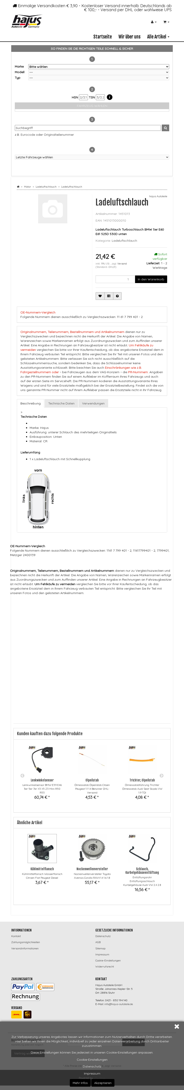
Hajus (74, 601)
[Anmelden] (154, 22)
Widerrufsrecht (104, 966)
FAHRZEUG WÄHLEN (92, 106)
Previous (22, 775)
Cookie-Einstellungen (92, 1060)
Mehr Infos (80, 1083)
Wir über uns (129, 37)
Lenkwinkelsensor (42, 780)
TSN (92, 97)
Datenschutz (92, 1066)
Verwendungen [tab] (93, 403)
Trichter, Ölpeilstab (142, 780)
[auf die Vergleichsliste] (108, 296)
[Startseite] (18, 186)
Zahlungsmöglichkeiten (25, 942)
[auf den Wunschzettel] (100, 296)
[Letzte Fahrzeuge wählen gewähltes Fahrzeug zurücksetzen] (92, 157)
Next (161, 775)
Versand (122, 263)
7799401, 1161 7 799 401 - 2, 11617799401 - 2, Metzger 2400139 (122, 610)
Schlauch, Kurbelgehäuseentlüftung (142, 870)
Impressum (92, 1073)
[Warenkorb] (166, 22)
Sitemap (100, 948)
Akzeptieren (103, 1083)
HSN (75, 97)
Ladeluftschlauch (124, 241)
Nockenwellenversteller (92, 869)
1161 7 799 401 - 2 (79, 610)
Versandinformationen (25, 948)
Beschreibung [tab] (30, 403)
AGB (98, 942)
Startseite (102, 37)
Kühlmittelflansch (42, 869)
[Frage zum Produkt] (117, 296)
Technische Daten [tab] (61, 403)
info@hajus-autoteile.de (118, 1004)
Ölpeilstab (92, 780)
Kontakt (16, 936)
